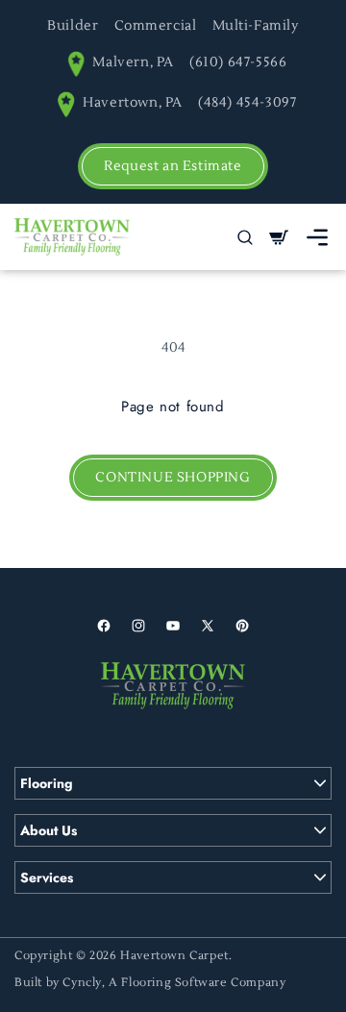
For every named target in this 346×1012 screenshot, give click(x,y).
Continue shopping (172, 477)
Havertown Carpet (174, 956)
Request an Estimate (172, 166)
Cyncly (82, 982)
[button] (317, 237)
